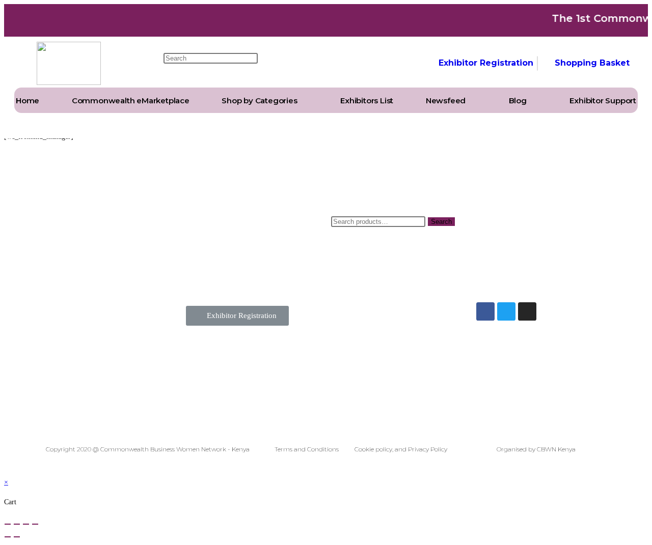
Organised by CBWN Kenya (536, 449)
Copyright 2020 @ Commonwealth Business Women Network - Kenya (148, 449)
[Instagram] (527, 311)
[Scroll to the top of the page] (7, 469)
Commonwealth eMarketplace (130, 100)
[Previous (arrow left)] (7, 537)
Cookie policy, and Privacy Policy (401, 449)
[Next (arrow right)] (16, 537)
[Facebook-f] (485, 311)
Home (27, 100)
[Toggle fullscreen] (26, 524)
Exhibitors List (366, 100)
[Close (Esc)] (7, 524)
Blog (518, 100)
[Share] (16, 524)
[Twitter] (506, 311)
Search (441, 221)
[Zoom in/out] (35, 524)
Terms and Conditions (307, 449)
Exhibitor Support (602, 100)
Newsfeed (446, 100)
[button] (237, 316)
